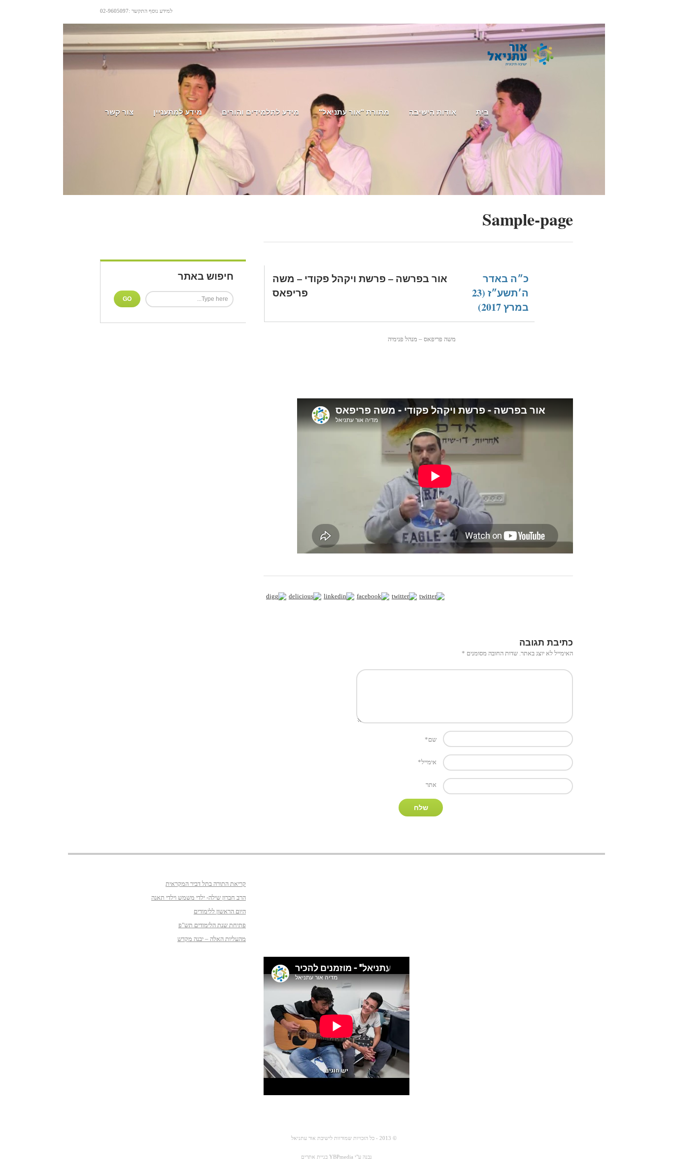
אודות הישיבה (432, 112)
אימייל (427, 762)
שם (431, 739)
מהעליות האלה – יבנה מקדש (211, 938)
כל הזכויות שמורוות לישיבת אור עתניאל (332, 1138)
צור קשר (119, 112)
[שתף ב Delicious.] (305, 596)
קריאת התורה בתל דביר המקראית (206, 883)
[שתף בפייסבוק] (373, 596)
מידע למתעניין (177, 112)
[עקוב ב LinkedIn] (339, 596)
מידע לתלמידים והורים (260, 112)
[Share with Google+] (431, 596)
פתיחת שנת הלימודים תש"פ (212, 925)
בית (482, 112)
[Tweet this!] (404, 596)
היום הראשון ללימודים (220, 911)
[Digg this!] (276, 596)
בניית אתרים (314, 1157)
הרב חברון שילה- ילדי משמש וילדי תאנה (198, 897)
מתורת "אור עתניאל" (354, 112)
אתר (431, 784)
